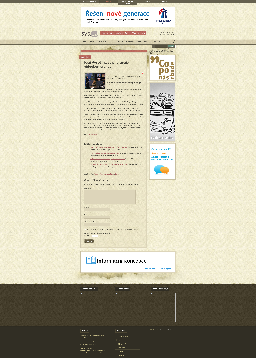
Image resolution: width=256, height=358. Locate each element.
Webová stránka (89, 222)
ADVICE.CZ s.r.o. (166, 330)
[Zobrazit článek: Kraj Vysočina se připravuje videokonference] (95, 81)
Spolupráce (122, 348)
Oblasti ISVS (117, 42)
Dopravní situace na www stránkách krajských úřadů (109, 164)
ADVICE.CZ (166, 1)
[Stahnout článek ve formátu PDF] (143, 73)
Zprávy (117, 174)
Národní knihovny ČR (90, 344)
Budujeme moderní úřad (136, 42)
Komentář (87, 189)
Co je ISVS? (103, 42)
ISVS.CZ (109, 1)
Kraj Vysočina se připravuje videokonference (106, 64)
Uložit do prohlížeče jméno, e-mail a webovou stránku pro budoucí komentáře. (112, 229)
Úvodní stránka (88, 42)
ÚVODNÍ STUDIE (147, 1)
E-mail (87, 214)
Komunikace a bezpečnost (104, 174)
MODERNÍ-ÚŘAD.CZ (90, 1)
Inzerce (153, 42)
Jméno (87, 207)
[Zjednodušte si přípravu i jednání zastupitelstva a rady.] (92, 321)
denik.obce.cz (93, 134)
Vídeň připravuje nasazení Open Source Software (107, 159)
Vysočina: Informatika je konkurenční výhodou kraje (108, 147)
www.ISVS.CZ (98, 353)
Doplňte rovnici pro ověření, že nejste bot (98, 233)
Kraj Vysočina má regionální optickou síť (104, 153)
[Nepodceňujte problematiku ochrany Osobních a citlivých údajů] (163, 321)
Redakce (163, 42)
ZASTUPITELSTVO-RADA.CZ (128, 2)
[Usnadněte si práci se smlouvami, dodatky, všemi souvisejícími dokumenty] (127, 321)
